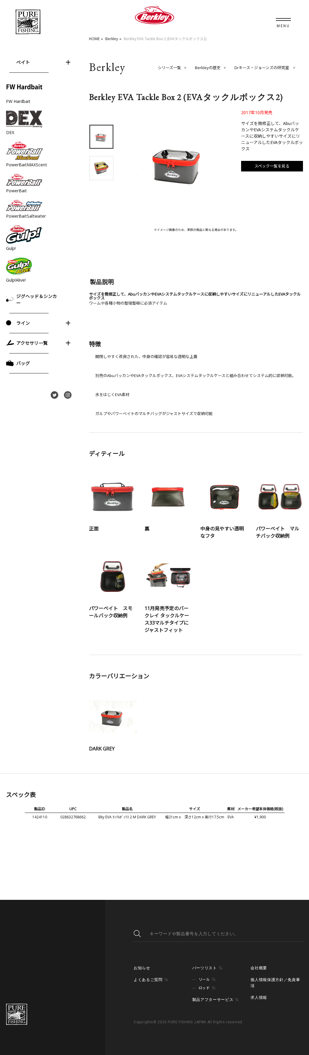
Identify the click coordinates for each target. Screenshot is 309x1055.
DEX (10, 132)
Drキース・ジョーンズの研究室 (262, 67)
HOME (94, 38)
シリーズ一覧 (169, 67)
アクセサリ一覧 (32, 343)
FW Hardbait (18, 101)
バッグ (23, 363)
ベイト (23, 62)
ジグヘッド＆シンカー (36, 299)
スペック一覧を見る (271, 166)
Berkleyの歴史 (208, 67)
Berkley (111, 38)
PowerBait (16, 190)
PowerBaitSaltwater (26, 216)
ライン (23, 323)
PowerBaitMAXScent (26, 165)
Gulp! (11, 248)
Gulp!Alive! (16, 280)
